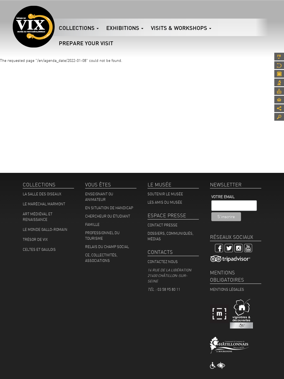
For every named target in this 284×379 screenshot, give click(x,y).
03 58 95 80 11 (169, 289)
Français (279, 56)
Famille (92, 224)
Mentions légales (227, 289)
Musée (279, 65)
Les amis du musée (165, 202)
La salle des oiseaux (42, 194)
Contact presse (163, 225)
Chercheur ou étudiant (107, 216)
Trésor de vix (35, 239)
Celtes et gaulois (39, 249)
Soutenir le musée (165, 194)
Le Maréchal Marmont (44, 204)
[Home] (33, 27)
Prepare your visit (86, 43)
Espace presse (279, 91)
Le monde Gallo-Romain (45, 229)
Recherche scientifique (279, 82)
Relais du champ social (107, 246)
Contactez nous (163, 261)
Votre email (223, 196)
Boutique (279, 99)
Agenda (279, 74)
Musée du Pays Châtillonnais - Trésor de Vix (54, 12)
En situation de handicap (109, 208)
